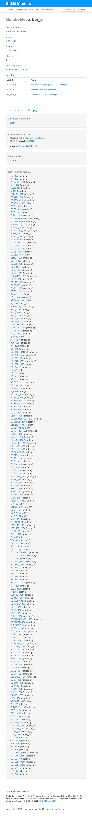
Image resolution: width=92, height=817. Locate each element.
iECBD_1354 (16, 209)
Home (10, 9)
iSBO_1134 (16, 309)
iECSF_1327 (16, 272)
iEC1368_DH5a (18, 363)
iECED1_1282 (17, 227)
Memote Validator (47, 9)
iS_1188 (14, 303)
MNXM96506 (39, 138)
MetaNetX (22, 145)
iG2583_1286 (17, 294)
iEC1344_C (16, 366)
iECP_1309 (16, 260)
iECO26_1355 (17, 251)
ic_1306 (14, 190)
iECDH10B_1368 (18, 221)
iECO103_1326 (18, 245)
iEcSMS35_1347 (18, 275)
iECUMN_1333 (17, 281)
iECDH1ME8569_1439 (21, 218)
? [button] (40, 110)
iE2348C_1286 (17, 193)
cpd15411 (30, 141)
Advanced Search (21, 9)
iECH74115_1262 (19, 230)
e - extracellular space (16, 69)
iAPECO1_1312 (18, 181)
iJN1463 (14, 370)
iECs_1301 (15, 266)
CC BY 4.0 (32, 145)
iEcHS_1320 (16, 233)
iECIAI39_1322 (17, 239)
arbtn (12, 122)
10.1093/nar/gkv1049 (49, 801)
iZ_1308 (14, 336)
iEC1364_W (16, 357)
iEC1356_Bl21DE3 (19, 351)
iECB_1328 (16, 206)
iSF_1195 (15, 184)
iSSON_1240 (16, 321)
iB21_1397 (11, 40)
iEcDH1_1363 (17, 215)
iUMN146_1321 (18, 324)
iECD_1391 (16, 212)
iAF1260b (15, 345)
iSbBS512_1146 (18, 306)
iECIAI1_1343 (17, 236)
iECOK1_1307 (17, 254)
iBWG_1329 (16, 187)
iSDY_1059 (16, 312)
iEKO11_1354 (17, 288)
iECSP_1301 (16, 278)
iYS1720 (14, 373)
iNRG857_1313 (18, 300)
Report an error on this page (23, 110)
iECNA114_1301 (18, 242)
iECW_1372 (16, 285)
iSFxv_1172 (16, 318)
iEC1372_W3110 (18, 360)
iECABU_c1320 (18, 203)
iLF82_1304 (16, 297)
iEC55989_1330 (18, 199)
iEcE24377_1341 (18, 224)
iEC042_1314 (17, 196)
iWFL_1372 (16, 333)
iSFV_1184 (16, 315)
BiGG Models (18, 3)
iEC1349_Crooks (18, 354)
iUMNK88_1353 (18, 327)
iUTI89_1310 (16, 330)
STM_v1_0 (15, 339)
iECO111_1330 (18, 248)
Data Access (34, 9)
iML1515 (14, 348)
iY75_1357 (15, 342)
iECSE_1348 (16, 269)
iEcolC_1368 (16, 257)
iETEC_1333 (16, 291)
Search (82, 10)
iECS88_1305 (17, 263)
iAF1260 (14, 178)
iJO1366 (14, 175)
